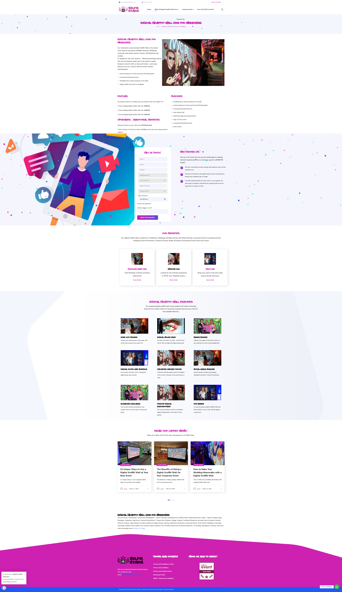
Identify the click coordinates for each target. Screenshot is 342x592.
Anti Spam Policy (159, 575)
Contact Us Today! (139, 528)
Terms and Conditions (161, 568)
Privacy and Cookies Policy (162, 571)
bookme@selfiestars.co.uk (127, 2)
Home (158, 27)
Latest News (125, 465)
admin (125, 489)
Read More (137, 280)
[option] (134, 466)
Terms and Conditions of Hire (163, 564)
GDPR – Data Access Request (163, 578)
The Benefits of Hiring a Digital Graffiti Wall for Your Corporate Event (169, 472)
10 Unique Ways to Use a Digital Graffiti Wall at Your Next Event (134, 472)
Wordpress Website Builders (165, 589)
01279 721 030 (147, 2)
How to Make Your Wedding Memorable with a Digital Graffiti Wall (207, 472)
